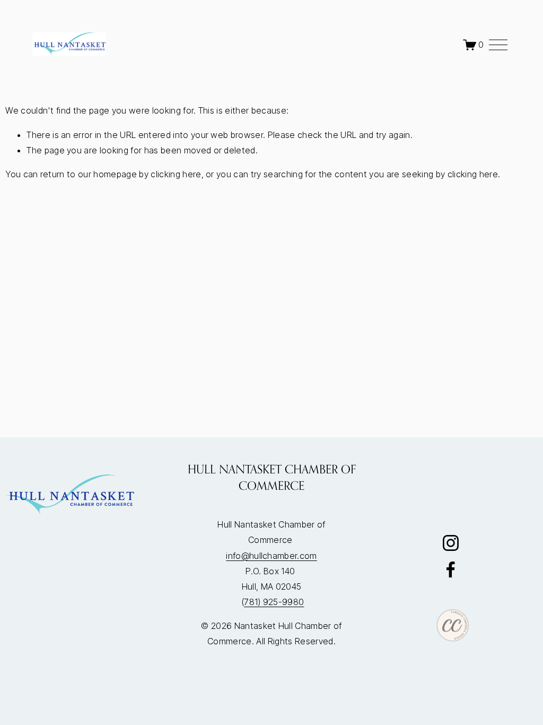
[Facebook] (450, 569)
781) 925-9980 (274, 602)
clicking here (176, 174)
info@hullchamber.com (271, 555)
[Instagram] (450, 542)
